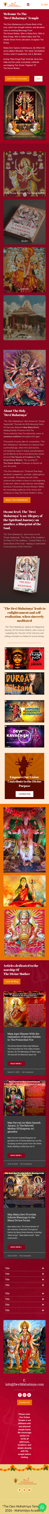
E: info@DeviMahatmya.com (24, 1382)
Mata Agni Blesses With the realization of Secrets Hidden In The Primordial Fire (24, 1036)
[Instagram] (24, 1395)
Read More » (16, 1064)
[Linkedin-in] (29, 1395)
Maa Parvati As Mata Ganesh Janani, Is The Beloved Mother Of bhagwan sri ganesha (24, 1127)
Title (7, 1268)
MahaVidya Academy (29, 1510)
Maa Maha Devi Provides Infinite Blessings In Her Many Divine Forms (21, 1217)
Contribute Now (24, 794)
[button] (28, 4)
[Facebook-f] (20, 1395)
